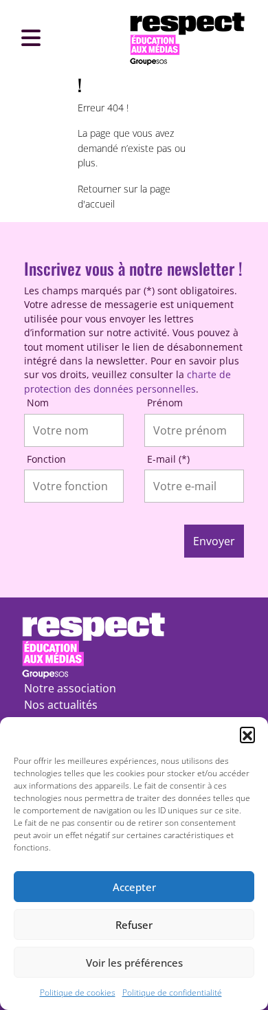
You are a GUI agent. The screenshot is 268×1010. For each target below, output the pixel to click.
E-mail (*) (168, 458)
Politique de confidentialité (172, 992)
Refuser (134, 925)
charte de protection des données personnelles (127, 381)
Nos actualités (61, 704)
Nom (38, 402)
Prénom (165, 402)
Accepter (134, 887)
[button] (247, 734)
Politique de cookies (77, 992)
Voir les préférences (134, 962)
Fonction (46, 458)
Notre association (70, 688)
